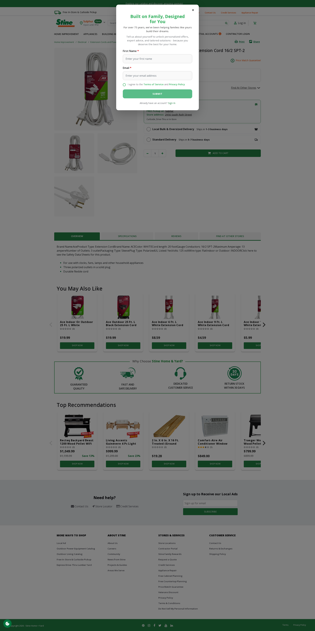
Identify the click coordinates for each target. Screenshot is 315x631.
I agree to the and (156, 84)
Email (126, 68)
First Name (130, 51)
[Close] (193, 10)
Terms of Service (153, 84)
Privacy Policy (177, 84)
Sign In (171, 103)
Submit (157, 93)
